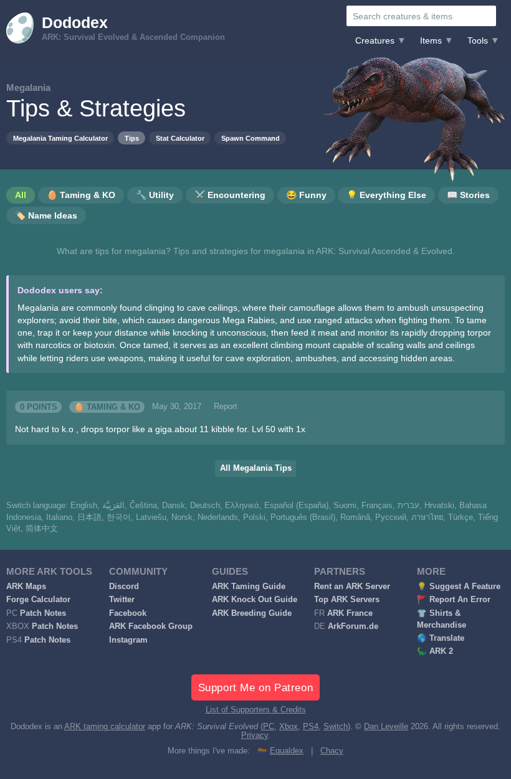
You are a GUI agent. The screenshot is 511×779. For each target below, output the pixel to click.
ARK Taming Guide (248, 586)
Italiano (59, 517)
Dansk (173, 505)
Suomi (344, 505)
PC (268, 726)
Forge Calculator (38, 599)
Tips (132, 138)
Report (225, 406)
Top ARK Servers (347, 599)
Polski (254, 517)
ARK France (350, 613)
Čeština (143, 505)
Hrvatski (439, 505)
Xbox (288, 726)
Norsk (182, 517)
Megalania (28, 87)
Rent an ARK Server (352, 586)
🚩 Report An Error (453, 599)
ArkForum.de (353, 626)
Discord (124, 586)
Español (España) (296, 505)
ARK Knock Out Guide (254, 599)
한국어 (119, 517)
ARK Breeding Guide (252, 613)
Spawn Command (250, 138)
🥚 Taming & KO (107, 406)
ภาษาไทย (427, 517)
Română (355, 517)
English (83, 505)
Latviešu (151, 517)
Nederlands (218, 517)
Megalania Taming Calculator (60, 138)
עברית (408, 505)
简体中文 (42, 528)
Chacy (331, 751)
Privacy (254, 735)
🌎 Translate (440, 638)
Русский (390, 517)
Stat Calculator (180, 138)
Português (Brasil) (302, 517)
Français (377, 505)
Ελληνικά (242, 505)
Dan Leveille (386, 726)
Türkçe (460, 517)
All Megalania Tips (256, 468)
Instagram (128, 640)
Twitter (122, 599)
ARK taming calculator (104, 726)
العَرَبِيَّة (113, 505)
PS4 (310, 726)
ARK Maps (26, 586)
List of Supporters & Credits (256, 710)
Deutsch (205, 505)
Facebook (127, 613)
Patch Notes (43, 613)
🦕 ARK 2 (435, 651)
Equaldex (286, 751)
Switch (335, 726)
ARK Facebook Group (151, 626)
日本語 (89, 517)
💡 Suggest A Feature (458, 586)
